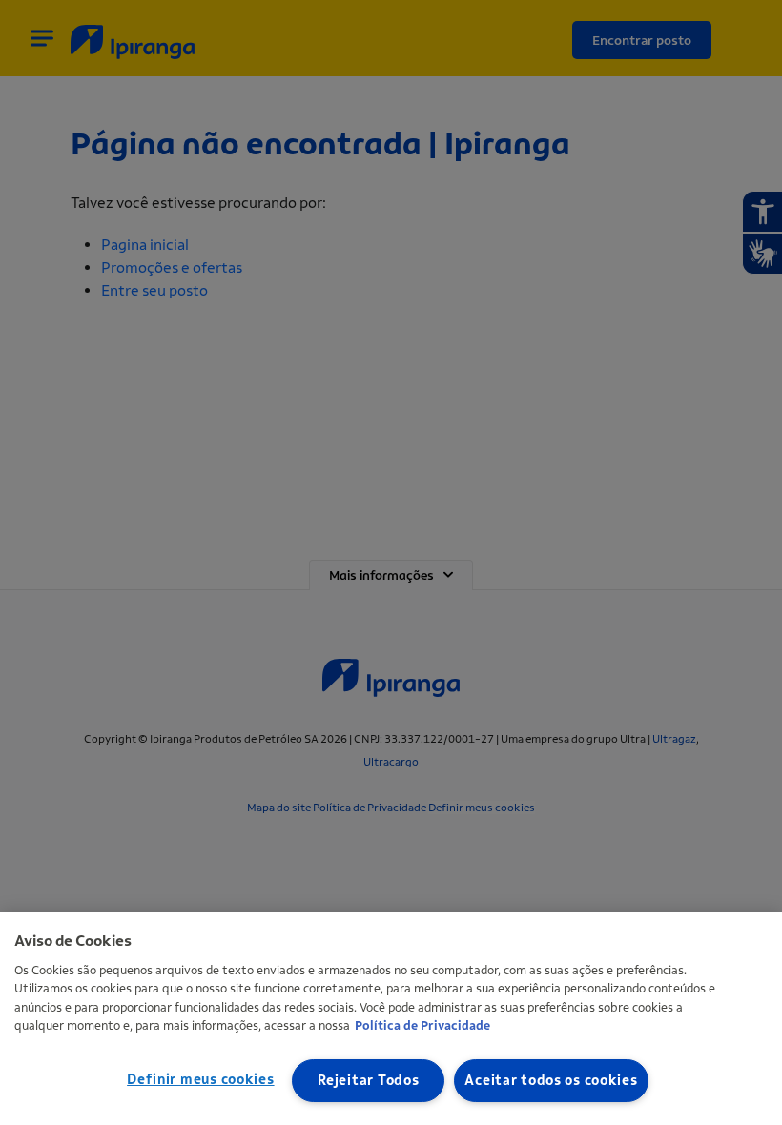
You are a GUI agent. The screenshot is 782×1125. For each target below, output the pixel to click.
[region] (391, 1018)
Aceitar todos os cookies (550, 1081)
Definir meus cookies (200, 1080)
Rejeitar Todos (368, 1081)
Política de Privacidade (422, 1025)
